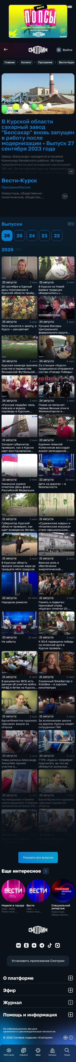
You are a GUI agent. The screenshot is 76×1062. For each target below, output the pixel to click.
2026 (18, 249)
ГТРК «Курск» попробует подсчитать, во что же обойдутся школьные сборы (56, 764)
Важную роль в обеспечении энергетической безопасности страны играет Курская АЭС (53, 569)
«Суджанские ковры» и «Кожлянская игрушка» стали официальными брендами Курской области (55, 529)
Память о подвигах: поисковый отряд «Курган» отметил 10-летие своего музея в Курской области (53, 608)
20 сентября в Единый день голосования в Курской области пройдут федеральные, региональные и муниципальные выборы (19, 294)
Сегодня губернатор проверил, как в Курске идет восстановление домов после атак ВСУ (18, 449)
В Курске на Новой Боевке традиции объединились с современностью (51, 291)
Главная (9, 62)
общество (32, 197)
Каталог (26, 62)
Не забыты (9, 641)
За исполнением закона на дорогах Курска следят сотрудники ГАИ (56, 724)
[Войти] (59, 50)
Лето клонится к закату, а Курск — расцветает (19, 327)
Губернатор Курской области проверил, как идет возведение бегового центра (19, 527)
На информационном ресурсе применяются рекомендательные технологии (29, 1030)
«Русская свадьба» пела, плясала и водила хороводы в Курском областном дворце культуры (18, 411)
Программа (45, 62)
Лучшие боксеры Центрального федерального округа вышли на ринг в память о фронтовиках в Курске (56, 332)
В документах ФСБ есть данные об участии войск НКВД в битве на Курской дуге (19, 685)
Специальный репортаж (60, 907)
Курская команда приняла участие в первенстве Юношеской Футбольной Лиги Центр (19, 370)
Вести (30, 905)
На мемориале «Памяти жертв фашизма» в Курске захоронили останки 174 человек (19, 804)
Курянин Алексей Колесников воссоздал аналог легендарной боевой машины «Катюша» (54, 451)
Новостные (10, 193)
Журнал (12, 1002)
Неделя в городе (13, 905)
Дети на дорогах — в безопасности (52, 485)
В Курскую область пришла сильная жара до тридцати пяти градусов (18, 566)
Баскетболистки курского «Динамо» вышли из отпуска (19, 724)
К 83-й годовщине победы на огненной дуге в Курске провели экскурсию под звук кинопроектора (56, 648)
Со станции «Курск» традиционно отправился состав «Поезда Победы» (56, 368)
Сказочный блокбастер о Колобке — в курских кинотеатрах (55, 684)
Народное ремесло (14, 602)
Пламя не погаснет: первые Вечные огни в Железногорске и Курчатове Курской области (54, 411)
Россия (24, 187)
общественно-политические (22, 195)
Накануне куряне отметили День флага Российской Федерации (18, 487)
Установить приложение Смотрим (38, 961)
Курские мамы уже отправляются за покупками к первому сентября (53, 843)
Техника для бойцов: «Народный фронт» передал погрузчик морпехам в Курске (16, 843)
